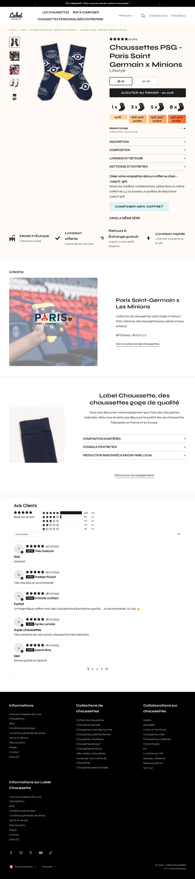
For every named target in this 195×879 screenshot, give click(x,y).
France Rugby (151, 744)
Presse (13, 747)
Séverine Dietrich (153, 763)
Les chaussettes (55, 12)
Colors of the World (154, 729)
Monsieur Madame (154, 758)
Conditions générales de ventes (27, 733)
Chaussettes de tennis (89, 748)
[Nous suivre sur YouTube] (41, 853)
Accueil (13, 30)
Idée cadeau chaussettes (90, 753)
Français (125, 15)
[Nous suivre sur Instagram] (21, 853)
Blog (11, 723)
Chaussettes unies (153, 734)
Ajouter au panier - (153, 92)
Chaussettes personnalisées (92, 767)
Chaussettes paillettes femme (93, 734)
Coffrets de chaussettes (90, 720)
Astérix (147, 720)
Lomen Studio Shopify (177, 868)
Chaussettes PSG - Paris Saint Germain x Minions (103, 30)
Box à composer (86, 12)
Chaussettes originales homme (94, 729)
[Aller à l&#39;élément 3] (14, 69)
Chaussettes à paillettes (157, 739)
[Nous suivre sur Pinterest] (31, 853)
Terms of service (18, 737)
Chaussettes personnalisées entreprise (70, 19)
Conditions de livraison (22, 728)
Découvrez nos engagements (134, 475)
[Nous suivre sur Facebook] (11, 853)
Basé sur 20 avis (24, 517)
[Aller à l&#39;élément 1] (14, 42)
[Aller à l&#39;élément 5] (14, 97)
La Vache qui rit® (153, 753)
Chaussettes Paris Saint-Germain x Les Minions (53, 30)
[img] (35, 546)
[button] (118, 39)
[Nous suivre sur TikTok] (51, 853)
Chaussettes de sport (88, 744)
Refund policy (17, 742)
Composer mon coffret (139, 206)
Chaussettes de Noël (88, 725)
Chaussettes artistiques (89, 739)
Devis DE (14, 757)
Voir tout (148, 768)
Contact (14, 752)
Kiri (145, 748)
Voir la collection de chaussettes (137, 344)
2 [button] (92, 669)
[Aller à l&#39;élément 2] (14, 56)
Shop (23, 30)
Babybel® (148, 725)
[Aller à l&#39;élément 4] (14, 83)
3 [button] (97, 669)
